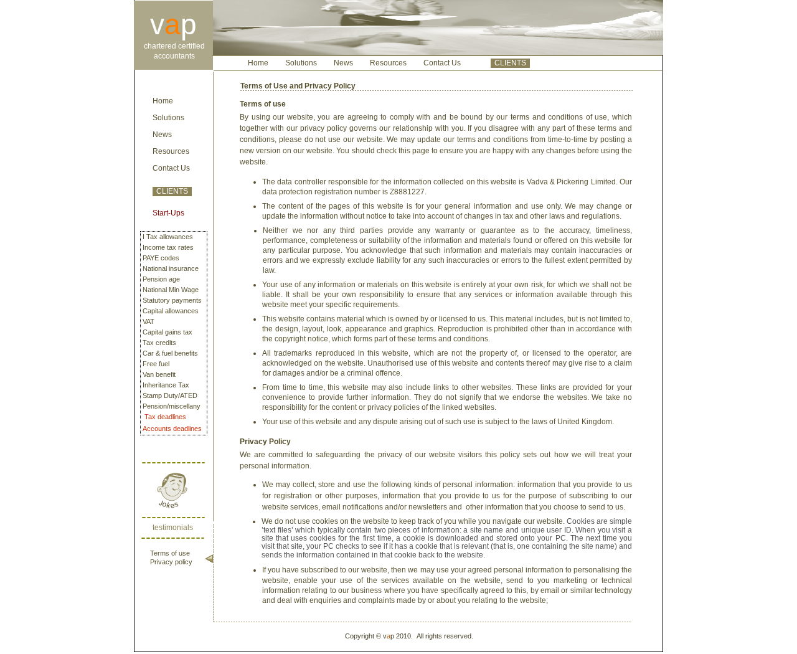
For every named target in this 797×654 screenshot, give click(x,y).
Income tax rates (168, 247)
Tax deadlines (165, 416)
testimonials (173, 527)
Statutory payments (172, 300)
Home (163, 101)
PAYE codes (161, 258)
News (162, 134)
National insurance (171, 268)
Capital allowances (171, 311)
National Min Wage (171, 289)
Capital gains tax (167, 332)
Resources (171, 151)
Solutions (168, 117)
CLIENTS (172, 191)
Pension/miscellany (171, 406)
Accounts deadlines (172, 428)
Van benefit (159, 374)
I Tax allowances (168, 236)
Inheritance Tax (166, 385)
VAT (148, 321)
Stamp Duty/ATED (170, 395)
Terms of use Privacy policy (171, 557)
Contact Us (171, 168)
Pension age (161, 279)
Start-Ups (168, 213)
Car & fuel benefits (170, 353)
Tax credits (159, 342)
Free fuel (156, 363)
